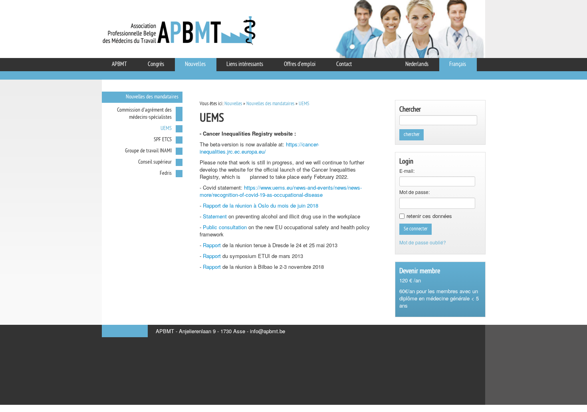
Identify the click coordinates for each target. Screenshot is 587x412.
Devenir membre (419, 271)
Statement (215, 216)
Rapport (212, 245)
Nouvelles (233, 103)
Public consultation (225, 227)
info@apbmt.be (267, 331)
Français (457, 64)
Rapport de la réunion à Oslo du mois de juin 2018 (260, 205)
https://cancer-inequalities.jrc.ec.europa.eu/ (259, 147)
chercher (412, 134)
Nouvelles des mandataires (270, 103)
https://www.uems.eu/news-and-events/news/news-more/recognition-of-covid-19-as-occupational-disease (281, 191)
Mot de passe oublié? (422, 242)
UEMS (304, 103)
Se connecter (416, 229)
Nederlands (416, 64)
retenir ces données (429, 216)
